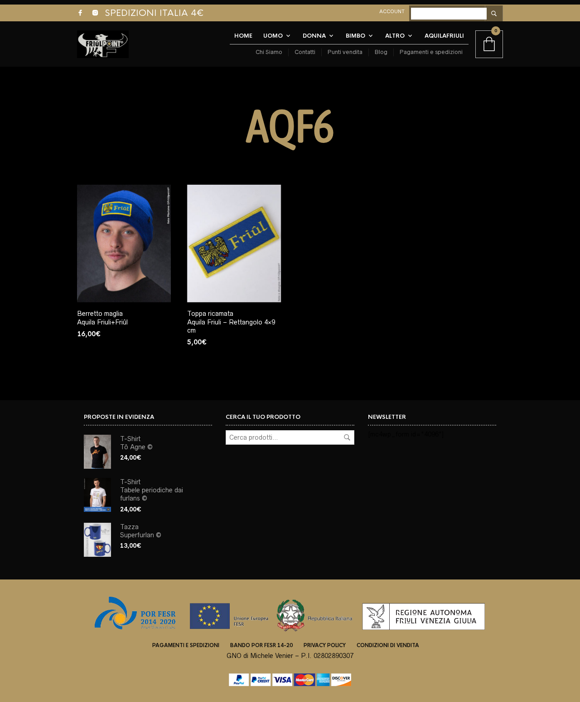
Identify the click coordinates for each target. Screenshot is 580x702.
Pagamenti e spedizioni (431, 52)
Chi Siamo (269, 52)
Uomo (273, 35)
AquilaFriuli (444, 35)
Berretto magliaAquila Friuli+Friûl (102, 317)
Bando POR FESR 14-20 (261, 645)
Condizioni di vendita (388, 645)
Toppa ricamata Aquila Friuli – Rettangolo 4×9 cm (231, 322)
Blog (381, 52)
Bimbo (355, 35)
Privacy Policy (325, 645)
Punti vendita (345, 52)
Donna (314, 35)
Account (392, 11)
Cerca (347, 437)
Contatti (305, 52)
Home (243, 35)
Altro (395, 35)
